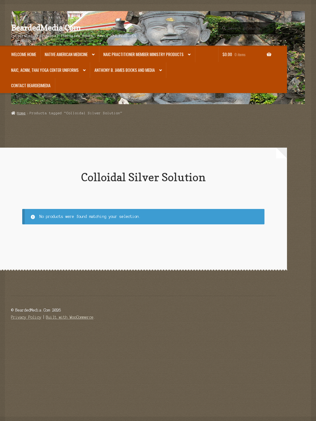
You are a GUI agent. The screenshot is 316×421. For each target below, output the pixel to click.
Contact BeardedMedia (31, 85)
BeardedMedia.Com (46, 27)
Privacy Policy (26, 317)
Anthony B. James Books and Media (124, 70)
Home (21, 113)
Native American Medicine (66, 54)
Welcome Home (23, 54)
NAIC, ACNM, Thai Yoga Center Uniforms (45, 70)
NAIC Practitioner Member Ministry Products (143, 54)
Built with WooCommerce (70, 317)
